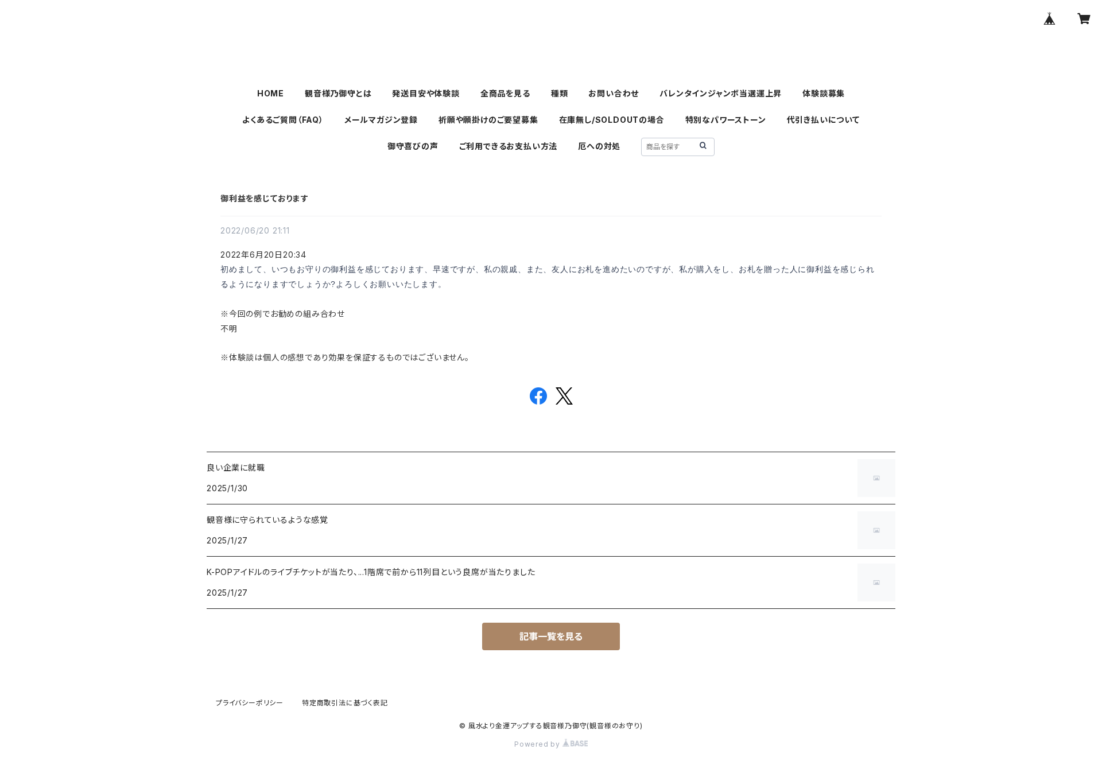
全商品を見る (505, 93)
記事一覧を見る (551, 636)
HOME (270, 93)
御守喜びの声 (413, 146)
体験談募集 (823, 93)
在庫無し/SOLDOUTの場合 (612, 120)
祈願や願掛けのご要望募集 (488, 120)
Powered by (538, 744)
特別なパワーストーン (725, 120)
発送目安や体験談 (425, 93)
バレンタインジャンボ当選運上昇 (720, 93)
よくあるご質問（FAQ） (283, 120)
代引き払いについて (823, 120)
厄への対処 (599, 146)
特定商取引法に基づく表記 (345, 702)
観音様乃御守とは (338, 93)
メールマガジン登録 (381, 120)
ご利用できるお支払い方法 (508, 146)
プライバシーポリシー (250, 702)
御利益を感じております (264, 198)
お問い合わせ (613, 93)
